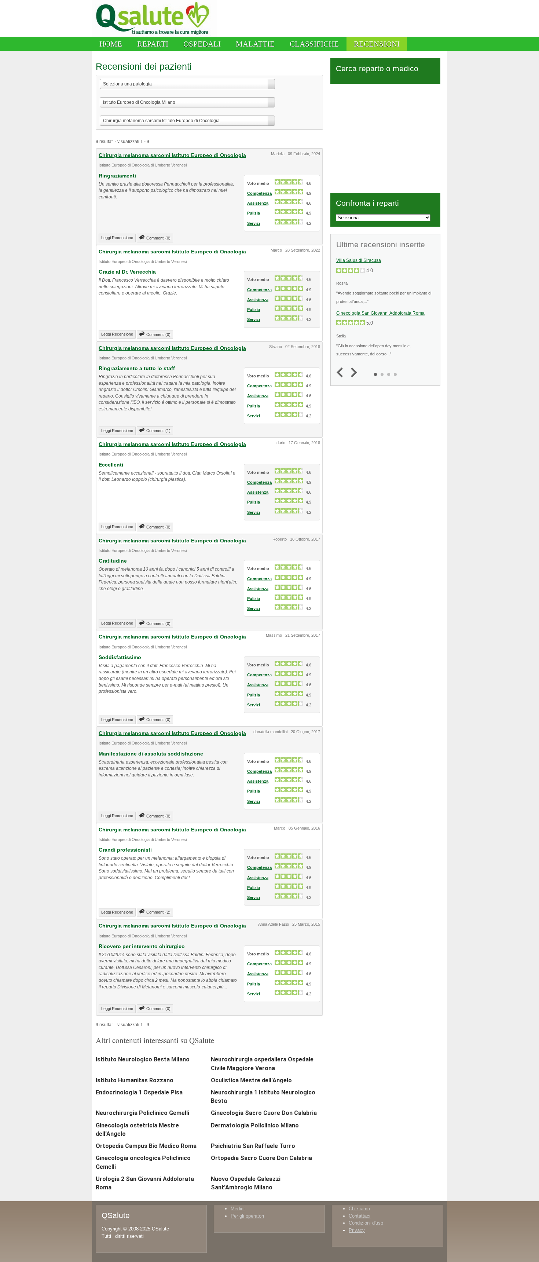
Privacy (357, 1230)
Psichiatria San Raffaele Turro (253, 1145)
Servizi (253, 223)
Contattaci (359, 1216)
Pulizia (253, 213)
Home (110, 44)
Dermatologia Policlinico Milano (255, 1125)
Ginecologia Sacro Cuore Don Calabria (264, 1112)
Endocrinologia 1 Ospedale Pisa (139, 1092)
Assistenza (257, 203)
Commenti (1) (158, 430)
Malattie (255, 44)
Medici (238, 1208)
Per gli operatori (247, 1216)
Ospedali (202, 44)
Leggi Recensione (117, 237)
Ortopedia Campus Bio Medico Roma (146, 1145)
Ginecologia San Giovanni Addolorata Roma (380, 313)
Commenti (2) (158, 912)
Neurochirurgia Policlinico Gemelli (142, 1112)
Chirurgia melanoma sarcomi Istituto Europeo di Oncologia (172, 155)
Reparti (152, 44)
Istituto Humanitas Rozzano (134, 1080)
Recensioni (377, 44)
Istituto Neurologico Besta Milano (143, 1059)
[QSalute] (154, 35)
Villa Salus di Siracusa (358, 260)
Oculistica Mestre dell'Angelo (251, 1080)
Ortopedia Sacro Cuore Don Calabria (261, 1158)
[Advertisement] (385, 137)
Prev (341, 373)
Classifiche (314, 44)
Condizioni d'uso (366, 1223)
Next (352, 373)
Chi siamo (359, 1208)
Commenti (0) (158, 238)
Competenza (259, 193)
